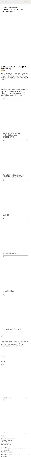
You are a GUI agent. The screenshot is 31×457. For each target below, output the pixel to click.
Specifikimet (13, 91)
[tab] (6, 91)
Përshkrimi (6, 91)
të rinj (14, 95)
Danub (6, 215)
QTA (22, 9)
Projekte (16, 9)
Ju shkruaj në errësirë (13, 329)
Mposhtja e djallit (10, 253)
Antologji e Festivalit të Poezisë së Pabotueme (13, 176)
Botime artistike (12, 89)
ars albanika (8, 291)
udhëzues (19, 95)
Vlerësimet (19, 91)
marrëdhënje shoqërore (12, 93)
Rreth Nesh (5, 11)
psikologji (9, 95)
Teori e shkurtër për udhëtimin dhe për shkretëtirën (12, 135)
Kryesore (5, 7)
